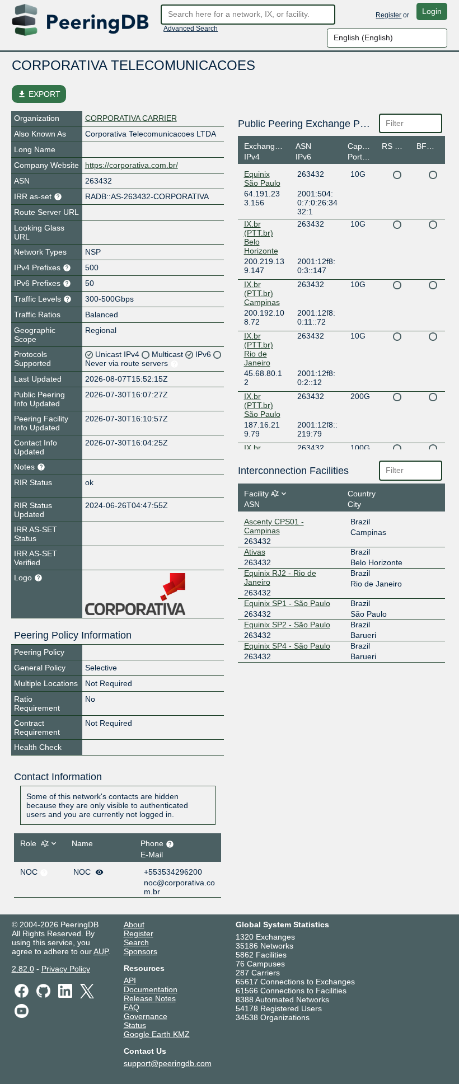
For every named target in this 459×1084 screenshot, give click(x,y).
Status (135, 1025)
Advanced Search (190, 28)
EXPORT (38, 94)
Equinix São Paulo (262, 178)
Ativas (254, 551)
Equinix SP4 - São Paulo (287, 645)
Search (136, 942)
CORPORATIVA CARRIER (131, 118)
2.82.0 (23, 968)
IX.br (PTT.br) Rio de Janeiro (258, 349)
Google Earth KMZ (157, 1034)
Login (432, 11)
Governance (145, 1016)
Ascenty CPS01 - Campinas (274, 526)
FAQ (131, 1007)
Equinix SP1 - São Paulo (287, 603)
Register (388, 15)
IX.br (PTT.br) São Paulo (262, 405)
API (130, 980)
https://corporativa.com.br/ (131, 165)
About (134, 924)
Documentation (150, 989)
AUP (100, 951)
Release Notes (150, 998)
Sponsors (140, 951)
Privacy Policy (65, 968)
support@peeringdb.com (168, 1063)
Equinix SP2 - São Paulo (287, 624)
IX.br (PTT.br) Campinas (262, 293)
